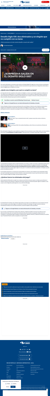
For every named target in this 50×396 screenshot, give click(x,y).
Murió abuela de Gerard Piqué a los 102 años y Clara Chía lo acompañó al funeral (20, 289)
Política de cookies (33, 370)
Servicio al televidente (19, 365)
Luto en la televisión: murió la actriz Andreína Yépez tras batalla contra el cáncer (19, 291)
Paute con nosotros (19, 377)
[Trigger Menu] (2, 2)
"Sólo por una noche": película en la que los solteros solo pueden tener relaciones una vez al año (23, 287)
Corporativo (33, 374)
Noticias (8, 383)
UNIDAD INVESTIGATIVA (27, 5)
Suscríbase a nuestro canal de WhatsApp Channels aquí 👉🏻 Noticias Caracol (21, 100)
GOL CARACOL (16, 5)
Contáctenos (18, 372)
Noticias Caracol (3, 33)
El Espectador (9, 376)
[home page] (25, 2)
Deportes (14, 383)
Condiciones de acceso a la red (35, 365)
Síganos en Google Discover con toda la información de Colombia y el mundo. (22, 103)
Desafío (12, 238)
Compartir (45, 50)
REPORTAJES (42, 5)
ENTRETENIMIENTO (23, 29)
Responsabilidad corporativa (35, 367)
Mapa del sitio (18, 376)
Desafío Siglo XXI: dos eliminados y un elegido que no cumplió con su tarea (27, 33)
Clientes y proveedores (20, 374)
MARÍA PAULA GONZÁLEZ (6, 235)
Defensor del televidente (20, 367)
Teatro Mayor (9, 377)
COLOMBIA (9, 5)
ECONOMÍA (36, 5)
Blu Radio (8, 367)
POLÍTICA (3, 5)
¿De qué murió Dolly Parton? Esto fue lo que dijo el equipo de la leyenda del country (20, 293)
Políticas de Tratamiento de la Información (33, 387)
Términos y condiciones (34, 372)
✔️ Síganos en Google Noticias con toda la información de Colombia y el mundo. (22, 208)
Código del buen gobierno (20, 370)
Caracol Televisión (9, 365)
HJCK (7, 372)
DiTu (7, 374)
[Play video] (25, 67)
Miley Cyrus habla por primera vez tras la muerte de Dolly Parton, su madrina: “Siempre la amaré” (23, 295)
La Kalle (8, 370)
